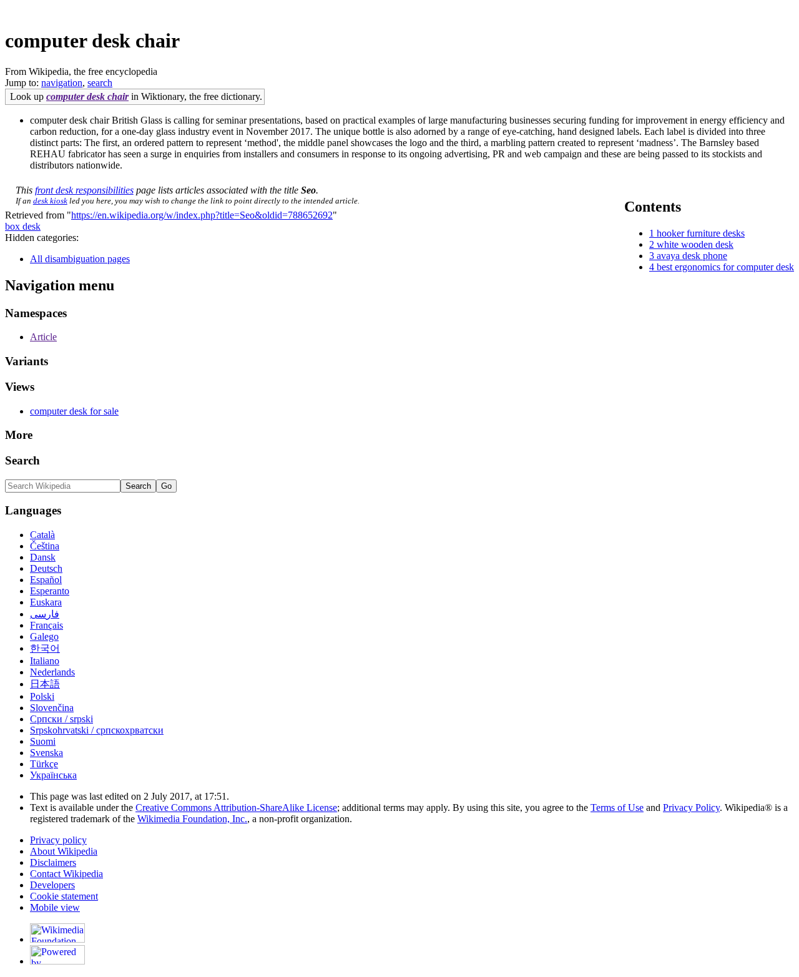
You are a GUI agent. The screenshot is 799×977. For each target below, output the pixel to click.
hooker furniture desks (701, 233)
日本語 (45, 684)
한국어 (45, 648)
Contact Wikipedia (66, 873)
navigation (61, 82)
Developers (52, 885)
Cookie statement (64, 896)
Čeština (44, 546)
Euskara (46, 602)
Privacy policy (58, 840)
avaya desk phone (692, 255)
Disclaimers (53, 862)
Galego (44, 636)
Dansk (43, 557)
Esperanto (49, 591)
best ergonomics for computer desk (725, 267)
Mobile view (55, 907)
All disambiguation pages (80, 258)
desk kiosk (50, 200)
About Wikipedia (63, 851)
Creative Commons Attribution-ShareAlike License (236, 807)
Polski (42, 696)
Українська (53, 775)
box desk (23, 226)
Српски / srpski (61, 719)
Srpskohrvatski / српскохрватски (97, 730)
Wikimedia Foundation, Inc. (192, 818)
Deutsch (46, 568)
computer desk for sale (74, 411)
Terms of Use (617, 807)
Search (22, 460)
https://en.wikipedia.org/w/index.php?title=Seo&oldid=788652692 (202, 215)
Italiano (44, 660)
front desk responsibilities (84, 190)
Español (46, 579)
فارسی (44, 614)
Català (42, 534)
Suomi (43, 741)
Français (46, 625)
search (99, 82)
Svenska (46, 752)
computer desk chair (87, 96)
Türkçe (44, 764)
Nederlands (52, 672)
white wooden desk (695, 244)
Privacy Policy (691, 807)
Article (43, 336)
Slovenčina (52, 707)
